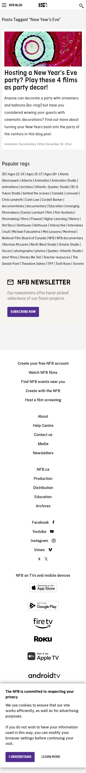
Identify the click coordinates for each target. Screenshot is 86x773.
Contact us (43, 435)
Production (43, 478)
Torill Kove (63, 264)
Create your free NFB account (43, 363)
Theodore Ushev (33, 264)
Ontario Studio (69, 244)
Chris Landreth (12, 200)
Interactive (58, 225)
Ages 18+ (50, 174)
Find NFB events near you (43, 382)
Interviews (75, 225)
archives (26, 187)
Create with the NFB (43, 391)
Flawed (36, 219)
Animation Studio (64, 180)
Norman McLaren (15, 244)
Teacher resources (56, 257)
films (25, 219)
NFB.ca (43, 469)
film (49, 212)
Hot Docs (8, 225)
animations (10, 187)
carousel (71, 193)
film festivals (64, 212)
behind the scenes (36, 193)
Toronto (78, 264)
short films (10, 257)
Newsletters (43, 453)
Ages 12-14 (16, 174)
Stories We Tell (30, 257)
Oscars (7, 251)
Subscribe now (23, 312)
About (43, 416)
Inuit (6, 232)
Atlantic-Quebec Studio (52, 187)
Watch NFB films (43, 372)
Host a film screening (43, 400)
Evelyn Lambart (32, 212)
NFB (51, 238)
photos (40, 251)
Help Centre (43, 425)
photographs (23, 251)
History (74, 219)
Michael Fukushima (26, 232)
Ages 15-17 (34, 174)
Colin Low (32, 200)
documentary (36, 206)
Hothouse (24, 225)
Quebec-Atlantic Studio (64, 251)
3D (4, 174)
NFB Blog (15, 5)
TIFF (50, 264)
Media (43, 444)
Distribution (43, 488)
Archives (43, 506)
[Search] (81, 6)
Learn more (51, 757)
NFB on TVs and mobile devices (43, 575)
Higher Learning (55, 219)
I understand (20, 757)
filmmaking (10, 219)
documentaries (13, 206)
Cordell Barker (52, 200)
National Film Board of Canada (24, 238)
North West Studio (43, 244)
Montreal (69, 232)
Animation (41, 180)
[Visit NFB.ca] (51, 5)
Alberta (26, 180)
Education (55, 206)
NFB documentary (70, 238)
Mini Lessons (52, 232)
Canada (57, 193)
